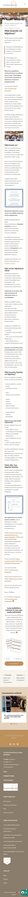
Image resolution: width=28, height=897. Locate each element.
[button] (23, 889)
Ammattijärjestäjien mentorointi (12, 841)
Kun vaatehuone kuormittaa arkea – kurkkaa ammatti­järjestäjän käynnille (13, 716)
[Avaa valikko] (25, 4)
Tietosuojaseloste (8, 767)
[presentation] (14, 704)
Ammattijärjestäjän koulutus (11, 825)
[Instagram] (17, 744)
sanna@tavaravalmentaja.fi (11, 764)
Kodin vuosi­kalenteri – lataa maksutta (7, 678)
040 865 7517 (7, 762)
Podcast (5, 879)
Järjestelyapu (7, 801)
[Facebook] (10, 744)
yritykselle (10, 892)
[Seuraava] (24, 709)
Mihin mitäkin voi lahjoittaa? (20, 677)
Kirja (4, 809)
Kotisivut (6, 892)
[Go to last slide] (4, 709)
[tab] (12, 723)
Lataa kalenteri (14, 663)
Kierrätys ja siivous (14, 28)
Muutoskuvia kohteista (10, 805)
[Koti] (5, 23)
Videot (5, 883)
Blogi (6, 28)
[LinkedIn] (14, 744)
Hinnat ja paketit (8, 812)
